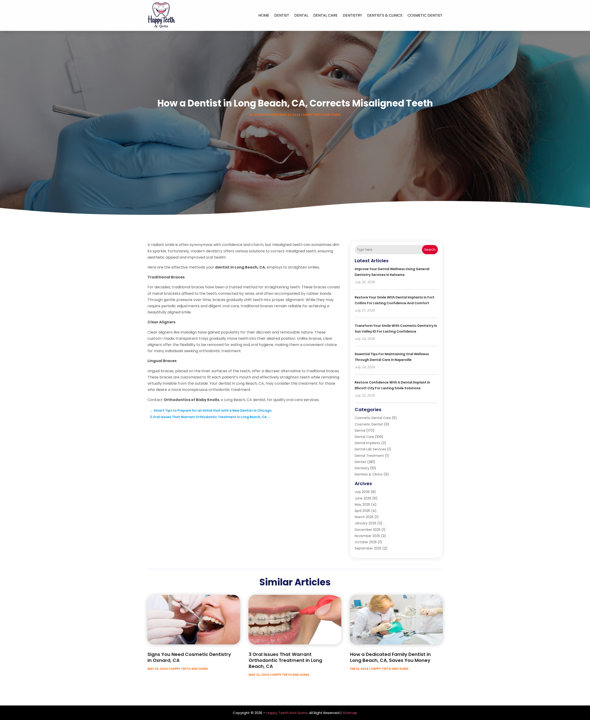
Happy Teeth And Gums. (287, 712)
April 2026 (362, 510)
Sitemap (349, 712)
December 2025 (368, 529)
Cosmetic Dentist (424, 15)
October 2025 (366, 542)
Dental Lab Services (370, 449)
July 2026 (362, 492)
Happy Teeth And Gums (322, 114)
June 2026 (363, 498)
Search (430, 249)
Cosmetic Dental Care (373, 418)
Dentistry (352, 15)
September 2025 (368, 548)
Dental (301, 15)
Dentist (281, 15)
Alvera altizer (266, 114)
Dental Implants (367, 443)
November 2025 (367, 536)
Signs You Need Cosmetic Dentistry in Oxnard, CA (189, 657)
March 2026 (364, 517)
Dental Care (325, 15)
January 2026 (365, 523)
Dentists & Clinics (384, 15)
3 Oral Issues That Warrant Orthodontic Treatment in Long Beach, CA (285, 660)
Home (263, 15)
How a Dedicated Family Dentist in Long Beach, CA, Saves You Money (390, 657)
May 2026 (362, 504)
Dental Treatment (369, 455)
